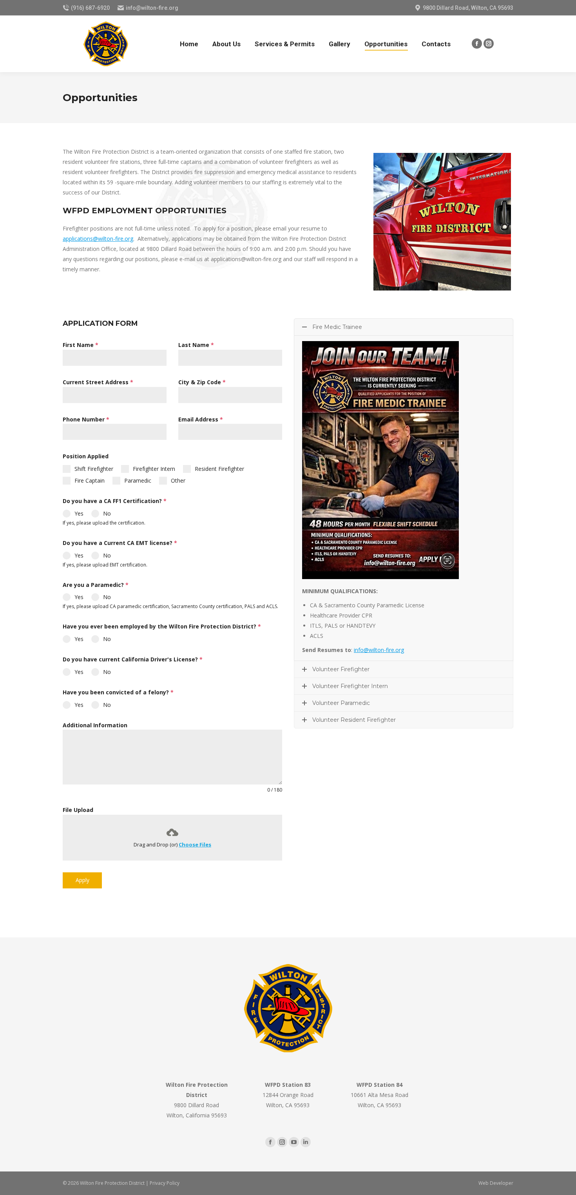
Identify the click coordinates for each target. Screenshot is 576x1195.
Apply (82, 880)
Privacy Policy (164, 1183)
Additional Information (95, 725)
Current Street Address (98, 382)
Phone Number (86, 419)
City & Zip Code (202, 382)
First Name (80, 345)
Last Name (196, 345)
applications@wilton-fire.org (98, 238)
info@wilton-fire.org (379, 650)
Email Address (200, 419)
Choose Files (195, 844)
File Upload (78, 810)
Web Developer (495, 1183)
